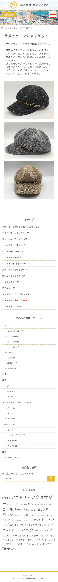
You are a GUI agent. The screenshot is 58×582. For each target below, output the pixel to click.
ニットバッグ (12, 341)
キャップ (10, 391)
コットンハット (46, 504)
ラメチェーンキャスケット (14, 300)
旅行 (13, 549)
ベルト (5, 374)
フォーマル (11, 368)
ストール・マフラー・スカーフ (16, 402)
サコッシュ (28, 510)
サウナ (20, 509)
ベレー (9, 396)
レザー (49, 543)
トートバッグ (12, 347)
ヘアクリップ (32, 540)
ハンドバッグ (12, 336)
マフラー (10, 418)
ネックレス (11, 445)
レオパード (40, 543)
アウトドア (20, 497)
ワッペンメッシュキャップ (14, 239)
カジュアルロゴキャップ (13, 245)
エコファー (22, 504)
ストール (10, 407)
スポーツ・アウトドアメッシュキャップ (21, 226)
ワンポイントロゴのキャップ (15, 263)
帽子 (4, 380)
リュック (10, 357)
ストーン (6, 520)
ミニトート (21, 543)
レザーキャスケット (11, 306)
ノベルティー (12, 457)
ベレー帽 (51, 540)
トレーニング (34, 520)
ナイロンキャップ (10, 281)
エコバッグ (11, 362)
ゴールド (9, 509)
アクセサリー (8, 424)
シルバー (18, 515)
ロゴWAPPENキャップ (12, 251)
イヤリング (12, 504)
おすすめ (6, 497)
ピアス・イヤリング (15, 435)
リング (9, 430)
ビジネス (44, 530)
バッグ (5, 325)
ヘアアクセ (11, 440)
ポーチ (9, 352)
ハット (9, 385)
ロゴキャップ (8, 288)
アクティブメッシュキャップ (15, 232)
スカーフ (10, 413)
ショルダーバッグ (14, 331)
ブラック (9, 540)
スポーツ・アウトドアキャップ (16, 269)
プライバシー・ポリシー (29, 575)
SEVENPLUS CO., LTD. (34, 578)
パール (37, 530)
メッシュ (30, 543)
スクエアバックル (41, 515)
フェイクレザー (24, 535)
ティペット (23, 520)
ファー (13, 535)
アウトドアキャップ (11, 257)
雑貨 (4, 451)
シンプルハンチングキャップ (15, 294)
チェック (15, 520)
